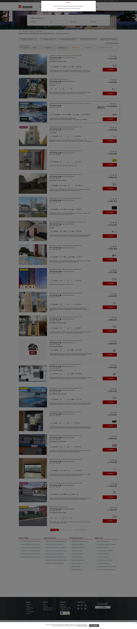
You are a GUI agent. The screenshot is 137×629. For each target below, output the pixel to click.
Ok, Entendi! (94, 625)
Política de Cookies (82, 625)
